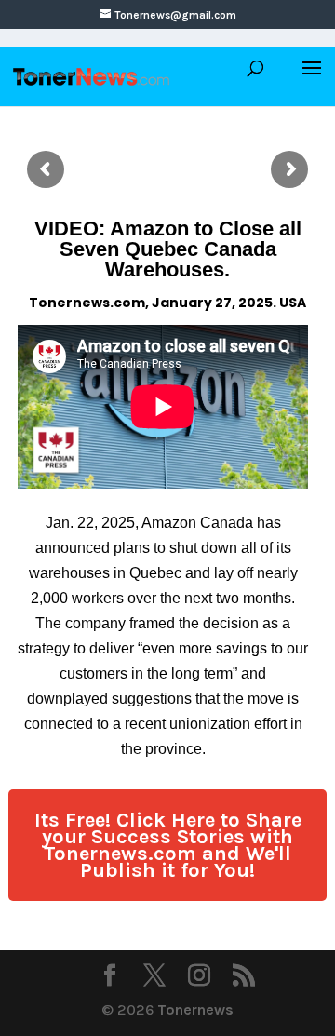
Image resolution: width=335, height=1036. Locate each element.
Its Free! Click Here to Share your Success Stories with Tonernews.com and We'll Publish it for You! (168, 845)
